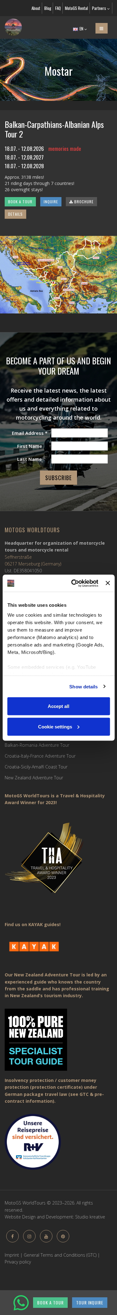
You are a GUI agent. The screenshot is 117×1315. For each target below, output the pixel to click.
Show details (83, 686)
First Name (29, 446)
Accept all (58, 706)
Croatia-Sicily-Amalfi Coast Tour (36, 767)
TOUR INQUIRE (89, 1302)
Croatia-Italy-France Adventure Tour (40, 756)
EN (81, 28)
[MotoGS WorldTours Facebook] (12, 1236)
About (36, 8)
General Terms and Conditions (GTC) (60, 1255)
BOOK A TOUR (20, 201)
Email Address (29, 433)
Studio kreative (90, 1217)
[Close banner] (107, 583)
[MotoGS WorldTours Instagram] (29, 1236)
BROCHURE (83, 201)
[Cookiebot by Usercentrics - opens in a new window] (73, 583)
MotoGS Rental (76, 8)
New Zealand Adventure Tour (34, 778)
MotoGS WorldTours (32, 530)
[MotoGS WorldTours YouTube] (46, 1236)
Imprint (12, 1255)
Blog (47, 8)
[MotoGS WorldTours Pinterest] (63, 1236)
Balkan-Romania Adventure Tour (37, 745)
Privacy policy (18, 1262)
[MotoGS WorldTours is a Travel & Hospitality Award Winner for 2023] (58, 862)
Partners (99, 8)
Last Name (29, 459)
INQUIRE (51, 201)
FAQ (58, 8)
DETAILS (15, 214)
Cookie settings (55, 726)
